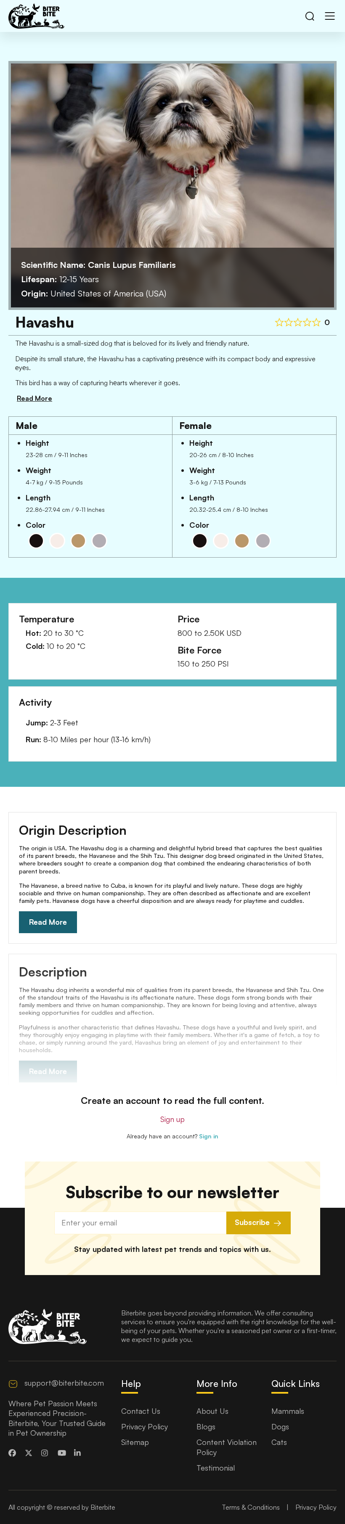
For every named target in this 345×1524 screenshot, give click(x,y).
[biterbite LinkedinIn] (79, 1453)
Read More (48, 921)
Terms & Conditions (251, 1507)
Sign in (208, 1136)
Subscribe (252, 1222)
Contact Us (140, 1411)
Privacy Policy (144, 1426)
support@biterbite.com (64, 1382)
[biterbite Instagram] (46, 1453)
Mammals (287, 1411)
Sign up (172, 1119)
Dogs (280, 1426)
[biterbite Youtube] (63, 1453)
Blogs (205, 1426)
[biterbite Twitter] (30, 1453)
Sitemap (135, 1442)
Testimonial (215, 1467)
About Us (212, 1411)
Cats (279, 1442)
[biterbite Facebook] (13, 1453)
